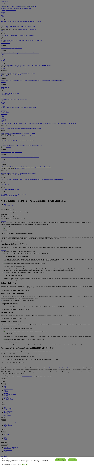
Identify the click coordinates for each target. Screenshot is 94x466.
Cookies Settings (60, 460)
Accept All (72, 460)
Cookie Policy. (25, 464)
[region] (47, 461)
